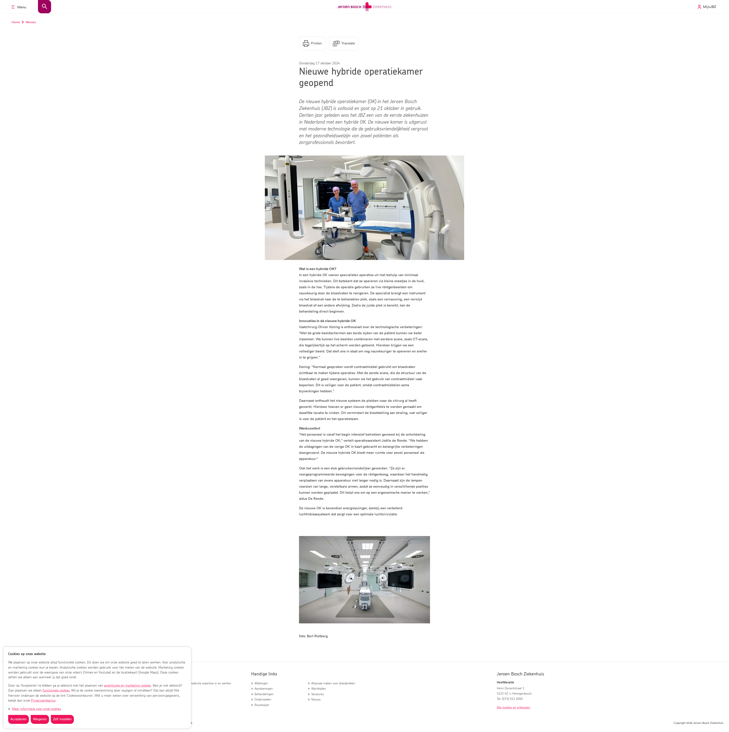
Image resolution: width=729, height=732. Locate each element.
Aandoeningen (264, 688)
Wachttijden (318, 688)
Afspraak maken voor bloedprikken (333, 683)
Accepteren (18, 719)
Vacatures (317, 694)
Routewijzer (262, 705)
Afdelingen (261, 683)
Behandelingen (264, 694)
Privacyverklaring (43, 700)
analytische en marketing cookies (127, 686)
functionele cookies (56, 691)
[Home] (364, 6)
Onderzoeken (263, 699)
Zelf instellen (62, 719)
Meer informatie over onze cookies (36, 709)
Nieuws (316, 699)
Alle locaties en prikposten (513, 707)
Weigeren (40, 719)
